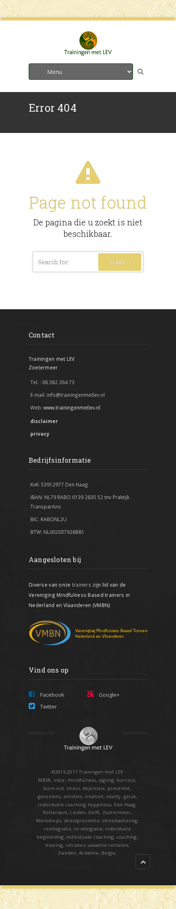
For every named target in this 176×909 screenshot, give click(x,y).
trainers (82, 584)
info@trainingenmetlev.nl (76, 395)
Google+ (108, 694)
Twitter (48, 706)
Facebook (51, 694)
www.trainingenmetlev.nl (71, 407)
